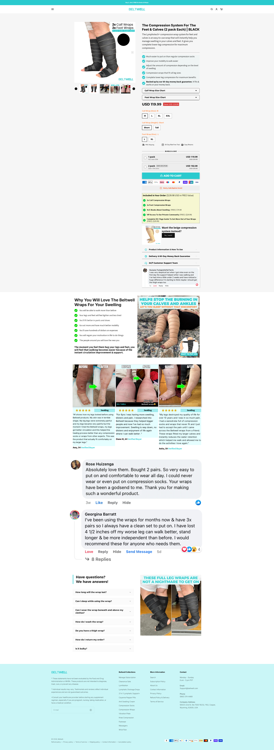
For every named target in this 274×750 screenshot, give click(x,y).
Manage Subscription (127, 677)
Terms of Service (156, 701)
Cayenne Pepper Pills (127, 697)
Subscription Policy (157, 681)
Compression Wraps (127, 710)
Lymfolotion (123, 685)
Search (153, 677)
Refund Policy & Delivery (159, 697)
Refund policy (56, 742)
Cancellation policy (124, 742)
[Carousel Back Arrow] (76, 88)
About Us (153, 685)
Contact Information (158, 689)
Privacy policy (68, 742)
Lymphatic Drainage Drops (129, 689)
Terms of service (81, 742)
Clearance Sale (125, 681)
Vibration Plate (124, 713)
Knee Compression (126, 718)
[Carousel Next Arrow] (132, 52)
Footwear (122, 722)
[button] (170, 158)
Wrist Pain (123, 730)
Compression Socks (126, 705)
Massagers (123, 726)
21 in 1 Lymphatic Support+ (129, 693)
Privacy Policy (155, 693)
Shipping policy (94, 742)
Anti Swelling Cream (127, 701)
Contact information (109, 742)
